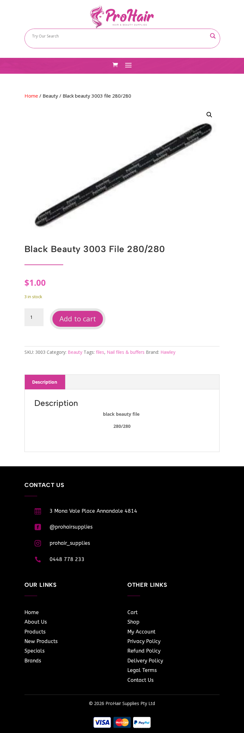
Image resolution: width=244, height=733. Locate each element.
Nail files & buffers (126, 352)
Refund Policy (143, 651)
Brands (32, 661)
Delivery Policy (145, 661)
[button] (209, 114)
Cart (132, 612)
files (100, 352)
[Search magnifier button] (212, 35)
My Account (141, 632)
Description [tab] (44, 382)
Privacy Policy (143, 641)
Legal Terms (142, 670)
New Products (41, 641)
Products (34, 632)
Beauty (50, 95)
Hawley (167, 352)
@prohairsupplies (71, 527)
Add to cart (77, 318)
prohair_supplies (70, 543)
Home (31, 95)
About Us (35, 622)
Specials (34, 651)
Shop (133, 622)
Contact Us (140, 680)
